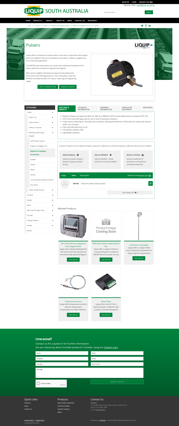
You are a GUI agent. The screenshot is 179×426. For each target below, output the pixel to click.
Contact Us (80, 20)
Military (29, 231)
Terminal (30, 195)
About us (60, 20)
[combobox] (124, 12)
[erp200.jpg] (122, 74)
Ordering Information (106, 108)
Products (37, 20)
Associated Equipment (127, 108)
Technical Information (84, 108)
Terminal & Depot (64, 406)
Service (49, 20)
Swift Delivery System (37, 141)
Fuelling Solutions (33, 220)
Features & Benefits (64, 108)
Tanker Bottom (34, 122)
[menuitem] (31, 25)
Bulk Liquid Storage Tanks (35, 210)
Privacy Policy (29, 420)
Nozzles (33, 175)
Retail (29, 205)
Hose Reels (34, 185)
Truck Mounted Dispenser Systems (42, 180)
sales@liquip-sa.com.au (146, 5)
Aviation (29, 200)
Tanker (46, 25)
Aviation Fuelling (63, 409)
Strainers (33, 159)
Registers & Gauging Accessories (82, 25)
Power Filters (106, 301)
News (69, 20)
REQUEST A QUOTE (67, 87)
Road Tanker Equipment (66, 403)
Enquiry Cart (144, 2)
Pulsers (97, 25)
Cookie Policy (39, 420)
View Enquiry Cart (130, 193)
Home (28, 20)
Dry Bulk (30, 215)
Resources (92, 20)
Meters (32, 170)
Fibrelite (29, 225)
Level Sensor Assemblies (138, 245)
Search (149, 12)
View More (73, 260)
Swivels (32, 165)
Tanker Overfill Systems (36, 190)
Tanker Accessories (35, 127)
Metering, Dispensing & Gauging (60, 25)
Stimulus (103, 420)
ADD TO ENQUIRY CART (48, 87)
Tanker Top (32, 117)
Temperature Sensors (73, 301)
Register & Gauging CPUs (38, 146)
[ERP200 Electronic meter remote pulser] (65, 183)
